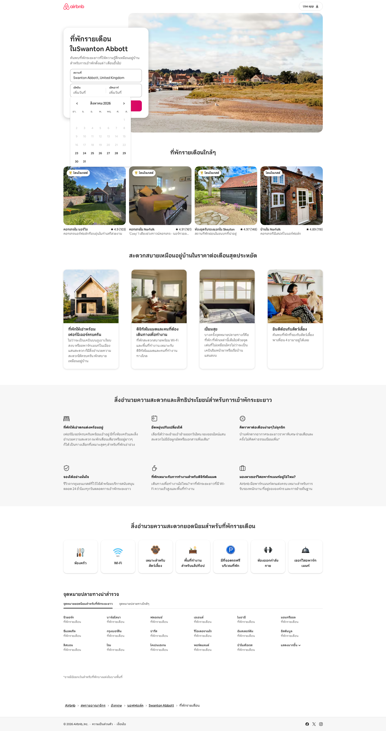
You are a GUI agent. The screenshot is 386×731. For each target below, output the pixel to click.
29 (124, 153)
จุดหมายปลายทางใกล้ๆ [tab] (134, 604)
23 (76, 153)
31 (84, 161)
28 (116, 153)
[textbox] (88, 92)
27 (108, 153)
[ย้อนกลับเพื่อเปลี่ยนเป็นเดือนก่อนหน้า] (77, 103)
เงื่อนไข (121, 724)
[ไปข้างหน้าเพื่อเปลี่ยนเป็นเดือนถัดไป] (124, 103)
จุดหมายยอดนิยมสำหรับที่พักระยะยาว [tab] (88, 604)
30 (76, 161)
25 (92, 153)
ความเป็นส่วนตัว (102, 724)
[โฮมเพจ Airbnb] (73, 6)
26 (100, 153)
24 (84, 153)
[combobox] (106, 77)
